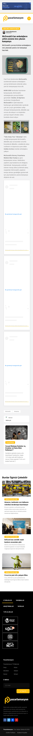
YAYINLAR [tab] (21, 606)
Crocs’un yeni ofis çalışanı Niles (16, 575)
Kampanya (16, 411)
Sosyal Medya (10, 442)
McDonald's (8, 411)
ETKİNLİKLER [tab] (7, 600)
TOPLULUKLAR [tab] (8, 612)
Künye (15, 667)
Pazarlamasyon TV (8, 664)
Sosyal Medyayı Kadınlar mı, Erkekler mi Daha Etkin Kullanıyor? (15, 448)
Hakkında (16, 664)
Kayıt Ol (24, 691)
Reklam (16, 671)
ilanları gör (8, 420)
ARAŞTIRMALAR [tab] (8, 606)
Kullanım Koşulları (22, 732)
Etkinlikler (6, 671)
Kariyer (5, 674)
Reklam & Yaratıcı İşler (11, 28)
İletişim (16, 674)
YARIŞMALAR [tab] (20, 600)
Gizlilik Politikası (10, 732)
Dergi (4, 667)
